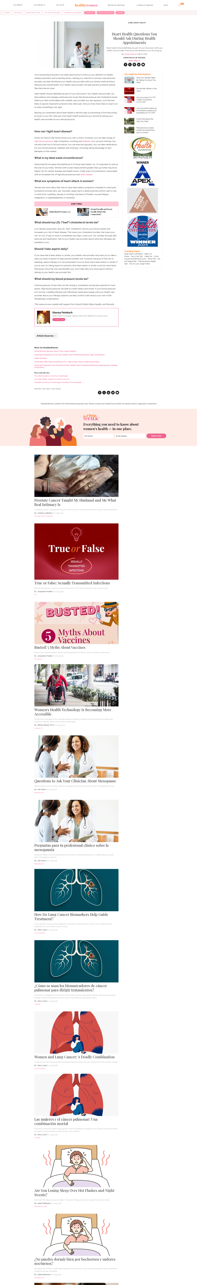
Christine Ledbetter (44, 513)
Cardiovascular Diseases (134, 58)
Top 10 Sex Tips (137, 256)
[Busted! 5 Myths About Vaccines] (76, 623)
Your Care (59, 5)
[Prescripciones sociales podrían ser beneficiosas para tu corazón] (129, 130)
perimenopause (40, 1206)
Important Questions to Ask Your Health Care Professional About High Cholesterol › (69, 355)
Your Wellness (38, 5)
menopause (39, 792)
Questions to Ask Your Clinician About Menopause (75, 780)
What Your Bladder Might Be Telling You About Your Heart (146, 80)
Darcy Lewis (42, 930)
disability (38, 728)
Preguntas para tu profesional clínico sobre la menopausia (71, 847)
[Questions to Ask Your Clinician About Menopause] (76, 756)
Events (7, 12)
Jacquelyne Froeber (44, 591)
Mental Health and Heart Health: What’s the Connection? (101, 211)
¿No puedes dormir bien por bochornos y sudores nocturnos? (74, 1261)
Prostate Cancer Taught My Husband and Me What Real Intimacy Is (75, 502)
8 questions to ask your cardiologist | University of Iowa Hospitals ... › (59, 382)
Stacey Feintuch (130, 54)
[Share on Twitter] (130, 64)
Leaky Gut (148, 256)
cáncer (37, 1004)
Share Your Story (105, 12)
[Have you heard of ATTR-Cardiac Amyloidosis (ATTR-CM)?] (129, 99)
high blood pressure (43, 141)
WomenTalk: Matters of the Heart (146, 90)
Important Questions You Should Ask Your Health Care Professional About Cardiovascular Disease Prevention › (75, 366)
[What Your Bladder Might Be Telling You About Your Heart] (129, 80)
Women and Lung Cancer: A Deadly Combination (74, 1056)
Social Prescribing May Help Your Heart (144, 120)
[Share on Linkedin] (139, 64)
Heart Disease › (41, 358)
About (166, 5)
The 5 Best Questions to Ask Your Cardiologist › (51, 376)
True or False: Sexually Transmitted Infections (72, 582)
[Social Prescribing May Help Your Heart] (129, 121)
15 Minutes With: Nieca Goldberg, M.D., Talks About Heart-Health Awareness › (67, 362)
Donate (120, 12)
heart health (140, 23)
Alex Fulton (41, 789)
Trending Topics (132, 251)
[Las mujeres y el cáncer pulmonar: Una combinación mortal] (76, 1095)
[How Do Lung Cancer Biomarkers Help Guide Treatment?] (76, 890)
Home (130, 23)
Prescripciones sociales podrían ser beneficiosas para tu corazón (145, 130)
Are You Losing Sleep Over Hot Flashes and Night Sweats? (74, 1192)
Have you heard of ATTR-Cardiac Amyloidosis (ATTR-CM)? (146, 99)
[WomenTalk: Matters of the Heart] (129, 91)
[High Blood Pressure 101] (42, 212)
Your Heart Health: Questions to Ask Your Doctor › (52, 379)
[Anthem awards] (142, 201)
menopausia (39, 864)
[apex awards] (142, 173)
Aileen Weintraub (43, 1203)
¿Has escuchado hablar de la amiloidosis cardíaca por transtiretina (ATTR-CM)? (146, 110)
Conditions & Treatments (145, 5)
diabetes (86, 141)
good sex (18, 12)
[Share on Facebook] (125, 64)
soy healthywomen (52, 12)
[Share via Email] (143, 64)
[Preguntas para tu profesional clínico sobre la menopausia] (76, 821)
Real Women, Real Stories (116, 5)
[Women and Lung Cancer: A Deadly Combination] (76, 1032)
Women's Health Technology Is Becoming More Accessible (72, 711)
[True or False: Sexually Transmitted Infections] (76, 551)
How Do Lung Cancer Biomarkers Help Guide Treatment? (71, 916)
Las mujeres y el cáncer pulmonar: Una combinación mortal (65, 1121)
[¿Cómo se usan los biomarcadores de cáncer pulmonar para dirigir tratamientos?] (76, 961)
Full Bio (57, 319)
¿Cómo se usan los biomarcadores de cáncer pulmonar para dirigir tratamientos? (70, 987)
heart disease (86, 174)
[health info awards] (142, 231)
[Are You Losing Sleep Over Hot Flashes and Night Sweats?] (76, 1166)
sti (35, 594)
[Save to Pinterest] (134, 64)
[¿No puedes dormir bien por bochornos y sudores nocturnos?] (76, 1234)
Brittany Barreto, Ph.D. (45, 725)
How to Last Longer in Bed (139, 264)
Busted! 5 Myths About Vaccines (59, 647)
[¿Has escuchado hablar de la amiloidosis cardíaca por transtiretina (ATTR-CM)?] (129, 110)
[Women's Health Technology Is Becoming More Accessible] (76, 685)
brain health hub (33, 12)
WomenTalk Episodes (72, 12)
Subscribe (90, 12)
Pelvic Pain (152, 259)
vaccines (38, 659)
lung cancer (39, 933)
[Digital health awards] (142, 148)
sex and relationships (43, 516)
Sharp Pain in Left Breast (133, 254)
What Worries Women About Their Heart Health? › (55, 351)
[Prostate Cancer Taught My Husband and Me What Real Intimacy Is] (76, 476)
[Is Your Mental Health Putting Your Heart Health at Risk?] (83, 212)
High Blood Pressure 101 (59, 212)
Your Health (17, 5)
